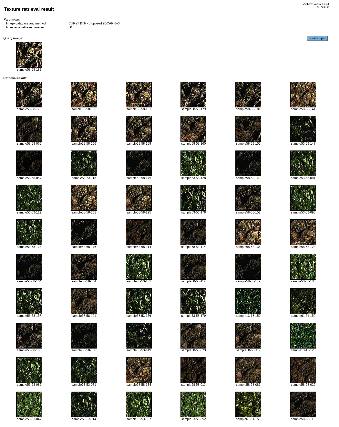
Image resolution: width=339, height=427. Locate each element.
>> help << (323, 6)
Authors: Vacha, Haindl (316, 4)
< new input (317, 38)
